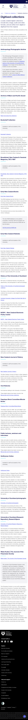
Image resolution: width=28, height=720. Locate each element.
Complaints (3, 692)
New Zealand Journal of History (8, 371)
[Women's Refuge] (2, 704)
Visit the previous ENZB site (9, 227)
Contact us (3, 682)
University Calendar (5, 670)
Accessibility (3, 707)
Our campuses (4, 656)
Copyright (9, 707)
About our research (5, 653)
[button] (26, 2)
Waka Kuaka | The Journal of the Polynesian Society (13, 558)
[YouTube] (11, 641)
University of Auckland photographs (9, 503)
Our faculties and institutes (6, 651)
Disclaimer (3, 709)
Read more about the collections (9, 115)
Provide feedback (5, 695)
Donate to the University (6, 690)
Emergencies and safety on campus (8, 687)
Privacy (13, 707)
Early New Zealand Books (7, 196)
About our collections (10, 13)
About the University (5, 648)
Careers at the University (6, 672)
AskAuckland (4, 684)
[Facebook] (2, 641)
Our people (3, 667)
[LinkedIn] (5, 641)
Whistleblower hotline (5, 698)
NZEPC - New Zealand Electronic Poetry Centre (12, 319)
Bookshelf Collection (6, 134)
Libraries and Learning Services (8, 659)
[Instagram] (8, 641)
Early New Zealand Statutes (7, 248)
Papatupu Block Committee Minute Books (11, 406)
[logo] (14, 6)
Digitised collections (23, 13)
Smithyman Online (5, 470)
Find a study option (5, 664)
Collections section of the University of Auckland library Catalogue (14, 63)
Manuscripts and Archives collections (10, 395)
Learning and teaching (6, 661)
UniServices (3, 675)
